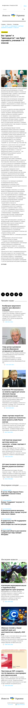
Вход (25, 6)
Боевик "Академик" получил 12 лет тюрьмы (12, 503)
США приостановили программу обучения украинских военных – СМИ (13, 466)
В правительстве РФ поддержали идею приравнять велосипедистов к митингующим (13, 522)
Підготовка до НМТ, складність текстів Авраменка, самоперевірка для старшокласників (13, 673)
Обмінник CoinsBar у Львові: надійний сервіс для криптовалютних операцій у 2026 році (13, 631)
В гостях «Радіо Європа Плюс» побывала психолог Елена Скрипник (12, 493)
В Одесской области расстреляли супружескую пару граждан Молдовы (13, 532)
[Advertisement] (14, 58)
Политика (16, 24)
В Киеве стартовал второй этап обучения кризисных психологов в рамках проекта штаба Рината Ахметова (13, 419)
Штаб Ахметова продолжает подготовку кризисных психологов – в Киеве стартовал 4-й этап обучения (13, 443)
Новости (9, 24)
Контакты (10, 704)
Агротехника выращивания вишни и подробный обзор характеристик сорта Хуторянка (13, 587)
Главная (3, 24)
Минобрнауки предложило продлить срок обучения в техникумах (11, 308)
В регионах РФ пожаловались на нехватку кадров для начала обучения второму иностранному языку (13, 393)
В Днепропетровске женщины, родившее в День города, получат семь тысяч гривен (14, 512)
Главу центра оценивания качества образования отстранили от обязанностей (12, 349)
